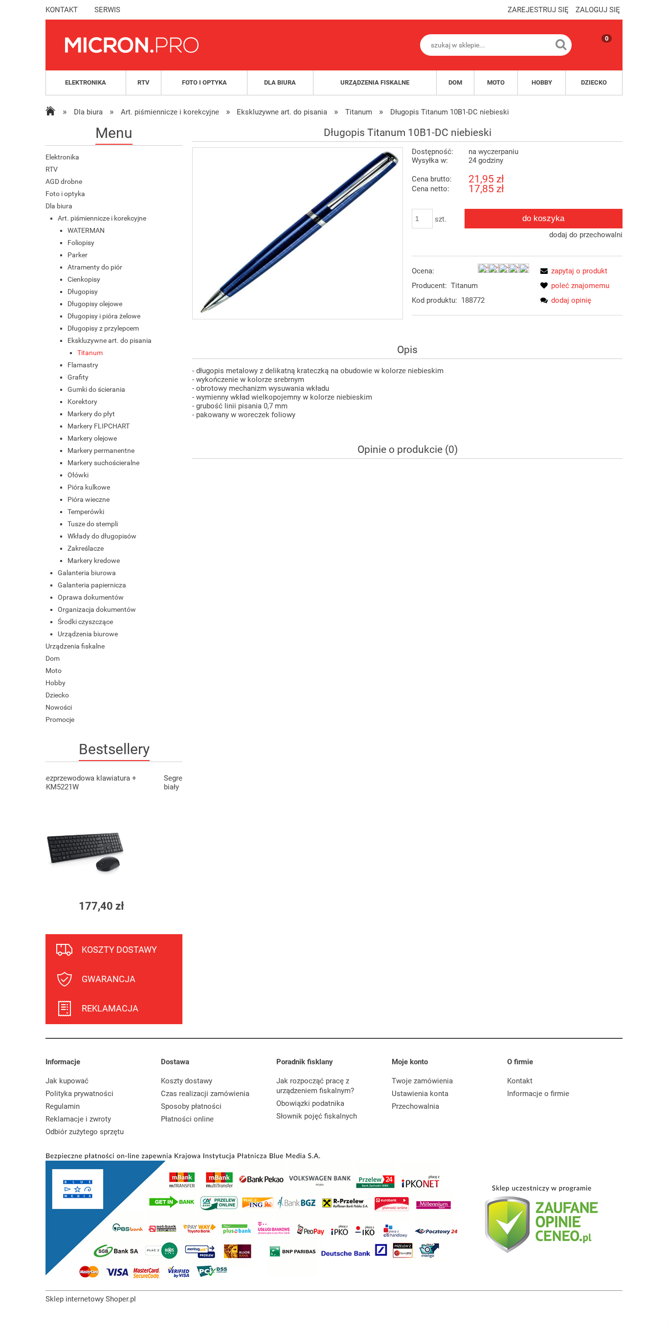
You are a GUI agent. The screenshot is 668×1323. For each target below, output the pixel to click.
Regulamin (62, 1106)
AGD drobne (63, 181)
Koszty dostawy (186, 1080)
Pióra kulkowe (88, 487)
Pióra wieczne (88, 499)
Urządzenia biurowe (88, 634)
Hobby (55, 683)
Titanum (90, 353)
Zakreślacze (85, 548)
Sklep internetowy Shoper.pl (90, 1299)
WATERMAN (86, 230)
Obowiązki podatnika (310, 1103)
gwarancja (108, 979)
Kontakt (520, 1080)
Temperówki (85, 512)
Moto (53, 670)
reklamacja (110, 1008)
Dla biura (58, 206)
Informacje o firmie (538, 1093)
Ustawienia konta (420, 1093)
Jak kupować (67, 1080)
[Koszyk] (597, 53)
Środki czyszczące (85, 622)
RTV (51, 169)
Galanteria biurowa (87, 573)
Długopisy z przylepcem (103, 328)
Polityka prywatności (79, 1093)
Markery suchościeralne (103, 463)
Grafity (78, 377)
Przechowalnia (415, 1106)
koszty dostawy (119, 949)
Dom (52, 658)
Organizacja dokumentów (97, 609)
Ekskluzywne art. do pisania (109, 340)
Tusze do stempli (92, 524)
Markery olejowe (92, 438)
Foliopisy (80, 243)
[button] (571, 271)
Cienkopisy (83, 279)
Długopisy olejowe (94, 304)
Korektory (82, 401)
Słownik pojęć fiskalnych (316, 1116)
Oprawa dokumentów (91, 597)
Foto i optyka (65, 194)
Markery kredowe (93, 560)
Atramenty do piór (94, 267)
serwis (107, 9)
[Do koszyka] (166, 906)
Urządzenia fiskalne (75, 646)
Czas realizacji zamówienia (205, 1093)
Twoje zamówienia (422, 1080)
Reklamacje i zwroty (78, 1119)
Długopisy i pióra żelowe (103, 316)
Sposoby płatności (191, 1106)
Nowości (58, 707)
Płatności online (187, 1119)
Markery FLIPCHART (98, 426)
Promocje (59, 719)
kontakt (61, 9)
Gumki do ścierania (96, 389)
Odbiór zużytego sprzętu (84, 1131)
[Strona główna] (132, 45)
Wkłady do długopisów (101, 536)
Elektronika (62, 157)
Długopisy (82, 291)
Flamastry (82, 365)
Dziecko (57, 695)
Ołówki (78, 475)
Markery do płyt (91, 414)
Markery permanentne (100, 450)
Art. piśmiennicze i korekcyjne (102, 218)
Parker (77, 255)
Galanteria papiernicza (92, 585)
